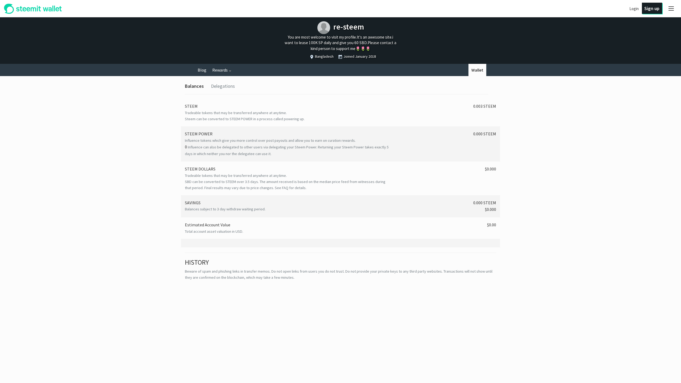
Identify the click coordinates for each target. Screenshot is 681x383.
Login (634, 8)
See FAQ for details (290, 187)
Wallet (477, 70)
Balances (194, 86)
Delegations (223, 86)
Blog (202, 70)
